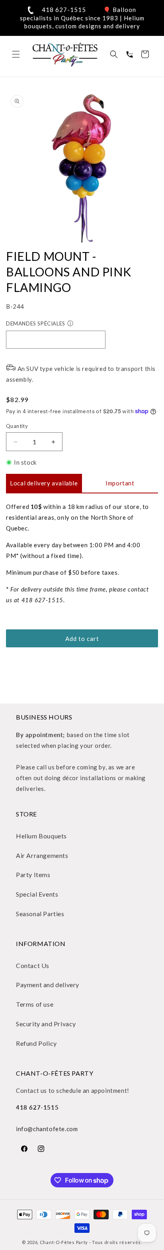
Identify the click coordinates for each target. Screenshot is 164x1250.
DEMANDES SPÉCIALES (35, 323)
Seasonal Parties (40, 913)
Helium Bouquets (41, 836)
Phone (129, 54)
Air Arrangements (42, 855)
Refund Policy (36, 1043)
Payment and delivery (47, 984)
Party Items (33, 874)
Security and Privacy (46, 1023)
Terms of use (34, 1004)
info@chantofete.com (47, 1128)
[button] (16, 54)
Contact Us (32, 965)
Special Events (37, 894)
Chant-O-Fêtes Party (64, 1242)
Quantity (17, 426)
